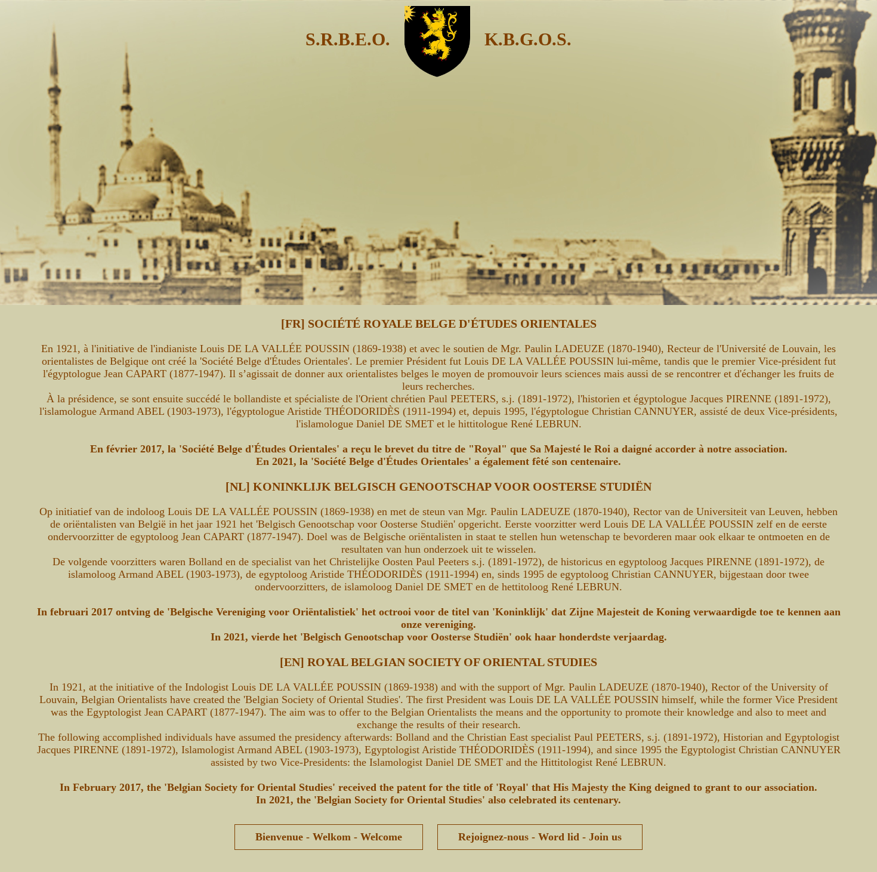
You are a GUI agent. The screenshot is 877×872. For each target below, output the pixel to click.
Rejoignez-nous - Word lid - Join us (540, 837)
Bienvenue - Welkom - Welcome (328, 837)
